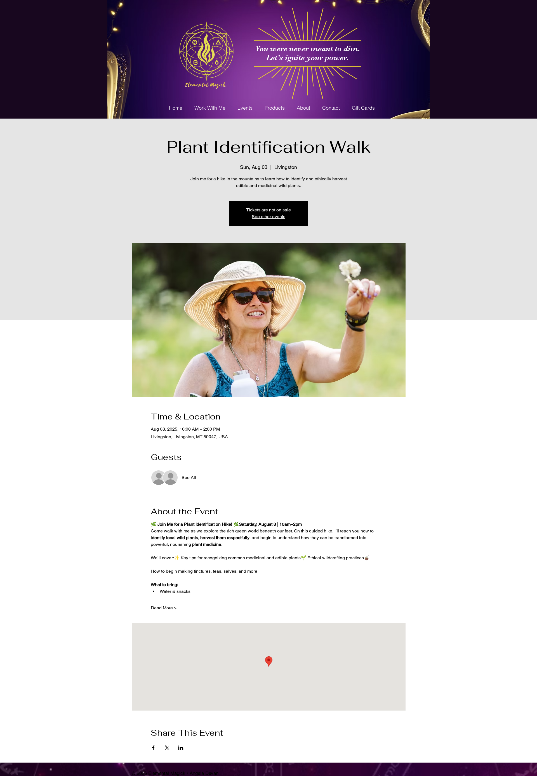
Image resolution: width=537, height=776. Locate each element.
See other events (268, 216)
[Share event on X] (167, 748)
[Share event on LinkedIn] (180, 748)
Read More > (163, 607)
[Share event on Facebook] (153, 748)
